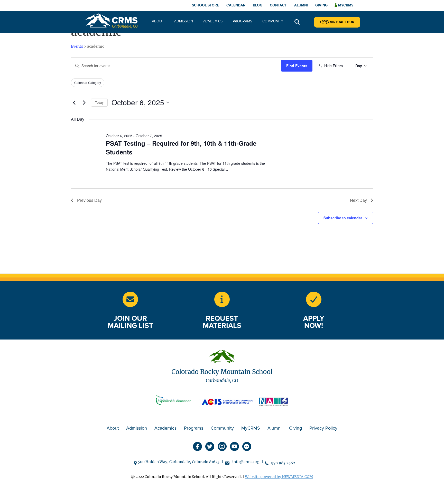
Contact (278, 5)
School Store (205, 5)
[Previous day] (74, 102)
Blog (257, 5)
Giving (321, 5)
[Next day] (84, 102)
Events (77, 46)
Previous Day (89, 200)
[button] (297, 22)
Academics (213, 21)
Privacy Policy (323, 428)
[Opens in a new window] (175, 401)
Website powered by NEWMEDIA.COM (279, 476)
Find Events (296, 65)
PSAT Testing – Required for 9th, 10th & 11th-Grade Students (181, 147)
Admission (183, 21)
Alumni (301, 5)
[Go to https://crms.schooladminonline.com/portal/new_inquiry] (222, 299)
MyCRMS (250, 428)
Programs (242, 21)
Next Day (358, 200)
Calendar (235, 5)
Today (99, 102)
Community (272, 21)
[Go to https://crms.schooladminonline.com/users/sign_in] (313, 299)
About (158, 21)
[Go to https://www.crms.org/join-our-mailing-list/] (130, 299)
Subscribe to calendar (342, 217)
